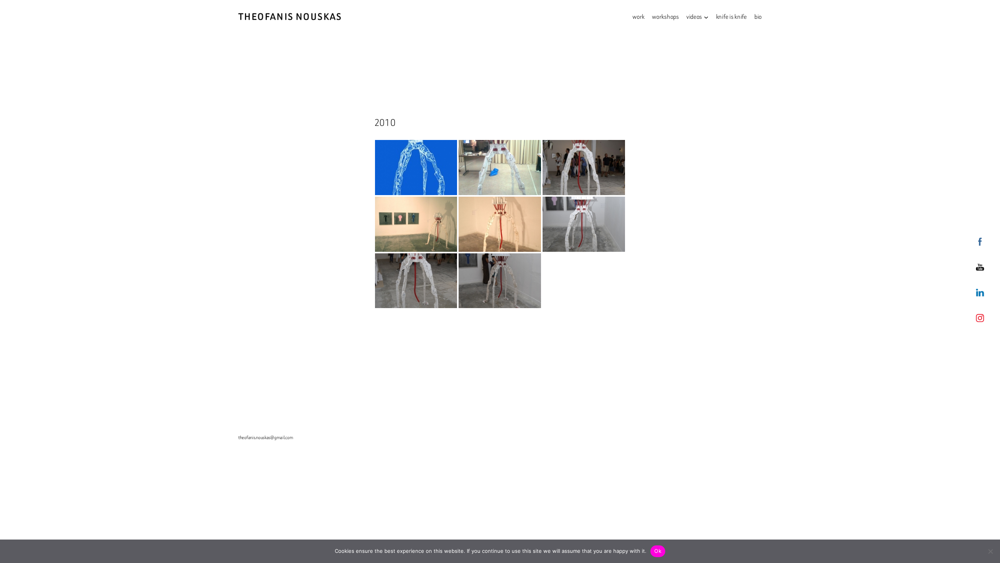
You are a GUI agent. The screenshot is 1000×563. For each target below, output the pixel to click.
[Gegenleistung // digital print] (416, 167)
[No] (990, 551)
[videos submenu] (706, 16)
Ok (657, 551)
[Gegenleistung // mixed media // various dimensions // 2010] (500, 167)
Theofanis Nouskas (290, 16)
